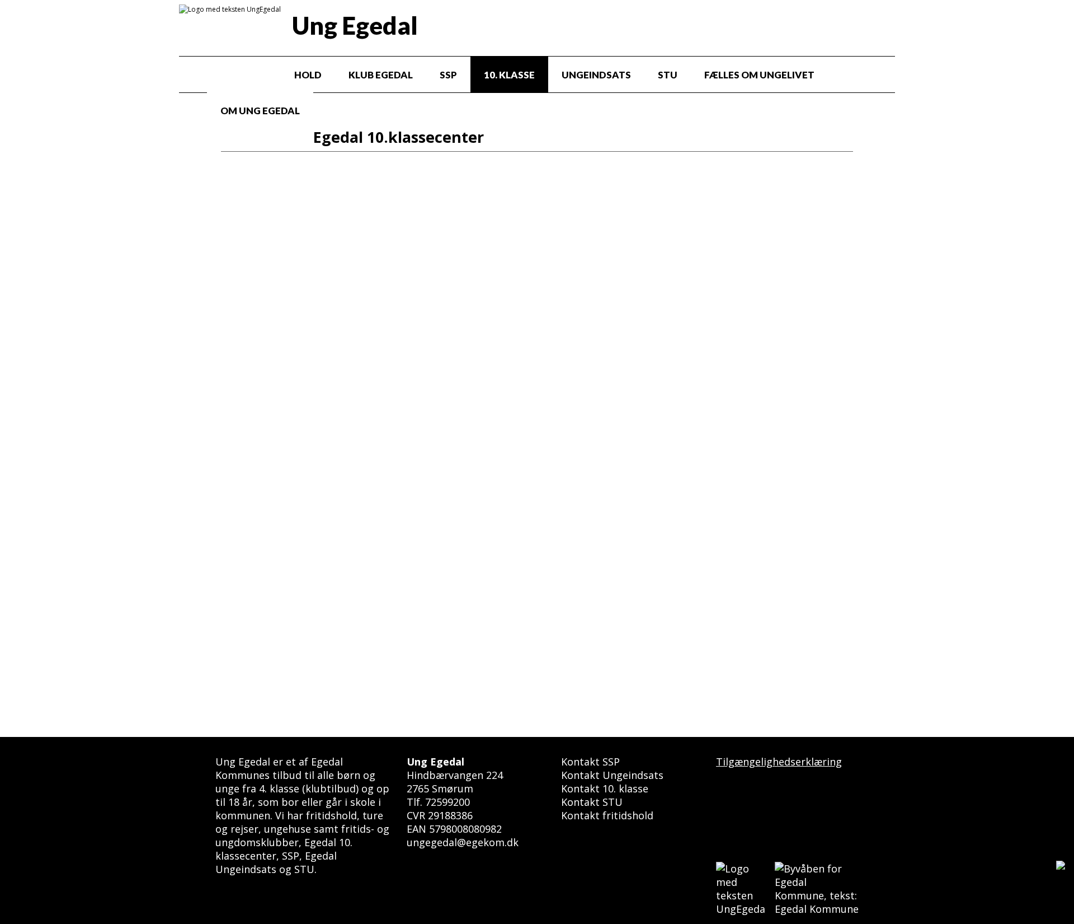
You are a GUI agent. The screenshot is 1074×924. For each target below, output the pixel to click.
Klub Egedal (380, 75)
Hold (308, 75)
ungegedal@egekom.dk (463, 842)
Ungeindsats (596, 75)
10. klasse (509, 75)
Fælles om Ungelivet (759, 75)
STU (667, 75)
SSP (448, 75)
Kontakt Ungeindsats (612, 775)
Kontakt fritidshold (607, 815)
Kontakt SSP (590, 761)
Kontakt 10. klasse (604, 788)
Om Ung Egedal (260, 110)
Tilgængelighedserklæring (779, 761)
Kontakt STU (592, 802)
